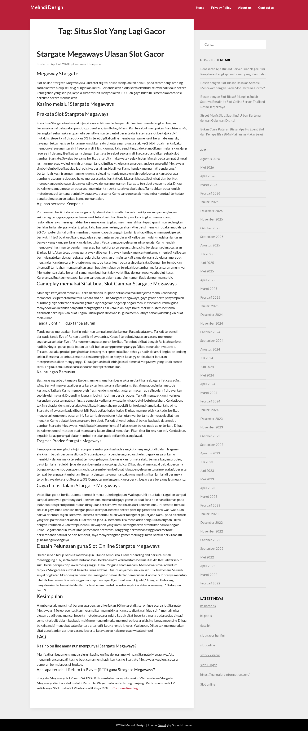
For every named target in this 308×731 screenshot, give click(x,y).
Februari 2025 (210, 297)
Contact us (266, 7)
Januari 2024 (209, 410)
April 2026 (207, 176)
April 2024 (207, 384)
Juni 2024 (207, 367)
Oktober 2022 (210, 540)
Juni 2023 (207, 470)
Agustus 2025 (210, 245)
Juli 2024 (206, 358)
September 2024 (211, 340)
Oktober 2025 (210, 228)
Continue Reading (125, 688)
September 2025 (211, 237)
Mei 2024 (207, 375)
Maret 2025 (208, 288)
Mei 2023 (207, 479)
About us (244, 7)
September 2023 (211, 444)
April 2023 (207, 488)
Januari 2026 (209, 202)
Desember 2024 (211, 314)
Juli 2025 (206, 254)
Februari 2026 (210, 193)
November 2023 (211, 427)
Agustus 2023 (210, 453)
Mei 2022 (207, 557)
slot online (207, 645)
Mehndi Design (46, 7)
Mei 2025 (207, 271)
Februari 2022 (210, 583)
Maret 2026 (208, 185)
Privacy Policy (221, 7)
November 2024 (211, 323)
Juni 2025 (207, 262)
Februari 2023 (210, 505)
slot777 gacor (210, 655)
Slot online (207, 684)
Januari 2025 (209, 306)
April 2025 (207, 280)
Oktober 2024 (210, 332)
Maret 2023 (208, 496)
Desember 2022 (211, 522)
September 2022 (211, 548)
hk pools (206, 616)
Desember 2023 (211, 418)
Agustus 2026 (210, 159)
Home (200, 7)
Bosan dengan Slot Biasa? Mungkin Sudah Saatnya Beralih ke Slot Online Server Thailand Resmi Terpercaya (232, 102)
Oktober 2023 (210, 436)
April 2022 (207, 566)
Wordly (163, 725)
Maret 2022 (208, 574)
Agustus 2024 (210, 349)
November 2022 (211, 531)
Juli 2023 (206, 462)
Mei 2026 (207, 167)
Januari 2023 (209, 514)
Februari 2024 (210, 401)
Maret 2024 (208, 393)
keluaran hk (208, 606)
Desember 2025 (211, 211)
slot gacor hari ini (212, 635)
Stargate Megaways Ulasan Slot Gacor (100, 53)
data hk (205, 625)
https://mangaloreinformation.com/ (225, 674)
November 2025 (211, 219)
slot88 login (208, 665)
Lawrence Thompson (87, 64)
